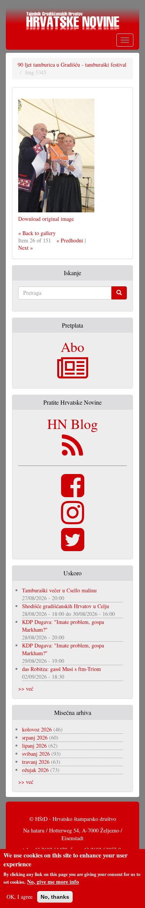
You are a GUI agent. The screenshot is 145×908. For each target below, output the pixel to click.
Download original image (46, 218)
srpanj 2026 (35, 737)
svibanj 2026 (36, 753)
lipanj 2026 (34, 745)
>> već (25, 688)
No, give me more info (53, 882)
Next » (25, 247)
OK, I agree (19, 896)
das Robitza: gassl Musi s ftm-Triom (61, 669)
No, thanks (55, 897)
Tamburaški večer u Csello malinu (59, 590)
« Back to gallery (37, 233)
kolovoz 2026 (37, 729)
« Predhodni (69, 240)
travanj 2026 (35, 761)
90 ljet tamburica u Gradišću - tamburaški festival (72, 64)
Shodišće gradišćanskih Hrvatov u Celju (65, 606)
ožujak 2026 (35, 769)
